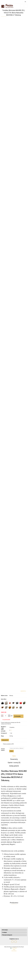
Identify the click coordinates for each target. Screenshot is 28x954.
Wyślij (11, 751)
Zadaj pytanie (5, 740)
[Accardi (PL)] (14, 912)
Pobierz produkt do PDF (8, 744)
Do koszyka (17, 716)
